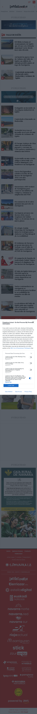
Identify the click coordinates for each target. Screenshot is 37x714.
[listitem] (18, 353)
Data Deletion (8, 391)
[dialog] (18, 357)
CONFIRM (11, 385)
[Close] (33, 322)
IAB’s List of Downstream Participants (20, 348)
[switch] (30, 357)
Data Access (18, 391)
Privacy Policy (28, 391)
